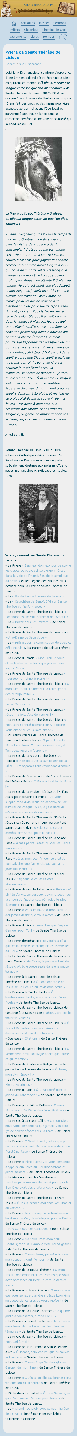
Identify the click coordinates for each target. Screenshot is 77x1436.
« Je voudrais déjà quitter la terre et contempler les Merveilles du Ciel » (37, 946)
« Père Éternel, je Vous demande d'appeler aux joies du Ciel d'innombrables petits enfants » (37, 1167)
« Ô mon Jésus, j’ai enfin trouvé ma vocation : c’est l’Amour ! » (36, 1257)
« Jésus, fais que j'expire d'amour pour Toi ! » (36, 928)
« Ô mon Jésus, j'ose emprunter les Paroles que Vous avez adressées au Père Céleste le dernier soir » (37, 1278)
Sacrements (17, 37)
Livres (34, 37)
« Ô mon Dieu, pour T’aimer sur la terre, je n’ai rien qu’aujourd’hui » (37, 689)
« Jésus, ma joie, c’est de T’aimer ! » (35, 712)
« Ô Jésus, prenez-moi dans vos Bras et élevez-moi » (38, 1206)
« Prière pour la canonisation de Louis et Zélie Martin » (38, 645)
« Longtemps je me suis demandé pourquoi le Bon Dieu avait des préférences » (36, 1183)
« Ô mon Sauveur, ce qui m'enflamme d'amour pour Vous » (37, 1396)
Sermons (59, 23)
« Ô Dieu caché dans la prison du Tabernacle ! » (35, 1092)
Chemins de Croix (54, 30)
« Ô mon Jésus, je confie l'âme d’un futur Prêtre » (34, 1108)
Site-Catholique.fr (38, 5)
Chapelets (31, 30)
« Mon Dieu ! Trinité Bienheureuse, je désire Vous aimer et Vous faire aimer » (35, 725)
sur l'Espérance (30, 64)
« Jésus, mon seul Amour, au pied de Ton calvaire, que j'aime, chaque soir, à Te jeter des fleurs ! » (35, 864)
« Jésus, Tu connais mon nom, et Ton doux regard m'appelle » (35, 748)
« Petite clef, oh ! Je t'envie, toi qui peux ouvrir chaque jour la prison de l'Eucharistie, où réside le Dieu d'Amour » (38, 897)
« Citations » (31, 1039)
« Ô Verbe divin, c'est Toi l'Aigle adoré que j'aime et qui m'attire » (37, 1054)
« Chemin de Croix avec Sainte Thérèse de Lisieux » (37, 1411)
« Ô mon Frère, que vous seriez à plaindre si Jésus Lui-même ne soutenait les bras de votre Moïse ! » (37, 1296)
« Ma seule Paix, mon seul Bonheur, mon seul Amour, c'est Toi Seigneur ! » (38, 1244)
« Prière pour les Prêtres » (31, 622)
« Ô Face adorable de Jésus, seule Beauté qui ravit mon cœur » (35, 984)
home (14, 24)
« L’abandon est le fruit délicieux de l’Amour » (36, 614)
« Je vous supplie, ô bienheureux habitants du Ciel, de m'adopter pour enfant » (38, 1216)
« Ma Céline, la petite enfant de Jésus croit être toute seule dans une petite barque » (37, 967)
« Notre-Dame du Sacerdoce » (37, 635)
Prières (15, 30)
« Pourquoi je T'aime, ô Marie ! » (35, 676)
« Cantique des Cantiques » (31, 1229)
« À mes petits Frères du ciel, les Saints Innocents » (37, 846)
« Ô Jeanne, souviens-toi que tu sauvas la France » (37, 1355)
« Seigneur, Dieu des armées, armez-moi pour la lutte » (34, 830)
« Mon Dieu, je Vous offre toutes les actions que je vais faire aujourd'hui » (34, 663)
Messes (44, 23)
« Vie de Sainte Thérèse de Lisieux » (38, 597)
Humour (49, 37)
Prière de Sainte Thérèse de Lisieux (32, 55)
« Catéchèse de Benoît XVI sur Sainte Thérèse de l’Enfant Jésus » (36, 604)
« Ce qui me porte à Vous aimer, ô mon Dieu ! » (37, 1313)
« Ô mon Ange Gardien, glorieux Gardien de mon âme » (36, 1365)
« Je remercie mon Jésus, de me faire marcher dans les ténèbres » (37, 1327)
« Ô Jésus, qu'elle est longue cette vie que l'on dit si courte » (38, 1380)
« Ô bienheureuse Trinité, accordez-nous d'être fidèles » (35, 998)
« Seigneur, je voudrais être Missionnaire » (29, 882)
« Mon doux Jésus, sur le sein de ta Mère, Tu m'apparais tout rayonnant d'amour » (37, 766)
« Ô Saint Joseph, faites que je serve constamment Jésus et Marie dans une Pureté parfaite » (37, 1147)
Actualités (28, 23)
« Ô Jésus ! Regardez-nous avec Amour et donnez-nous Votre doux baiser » (37, 1028)
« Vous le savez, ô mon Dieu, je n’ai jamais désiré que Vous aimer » (36, 912)
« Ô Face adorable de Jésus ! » (38, 784)
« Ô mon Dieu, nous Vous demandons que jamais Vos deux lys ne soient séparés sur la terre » (37, 1126)
